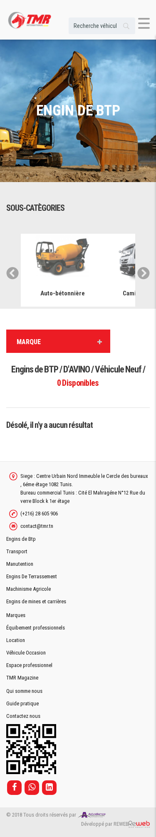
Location (15, 640)
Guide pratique (22, 703)
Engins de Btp (21, 539)
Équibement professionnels (35, 628)
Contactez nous (23, 716)
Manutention (19, 564)
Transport (16, 551)
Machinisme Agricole (28, 589)
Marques (15, 615)
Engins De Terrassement (31, 576)
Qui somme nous (24, 691)
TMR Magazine (22, 678)
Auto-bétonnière (62, 293)
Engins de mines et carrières (36, 601)
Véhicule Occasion (26, 653)
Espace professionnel (29, 665)
